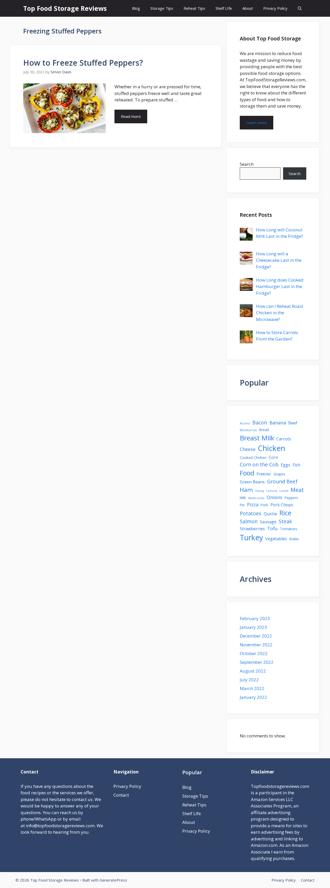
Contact (121, 795)
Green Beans (252, 482)
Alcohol (245, 423)
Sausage (268, 522)
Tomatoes (288, 528)
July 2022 (249, 680)
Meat (297, 489)
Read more (131, 116)
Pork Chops (281, 505)
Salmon (249, 521)
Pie (242, 504)
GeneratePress (113, 880)
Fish (296, 465)
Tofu (272, 528)
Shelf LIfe (224, 8)
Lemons (271, 491)
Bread (264, 429)
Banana (277, 423)
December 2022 (256, 636)
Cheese (247, 449)
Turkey (251, 537)
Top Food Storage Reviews (65, 8)
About (247, 8)
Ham (246, 490)
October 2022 (254, 653)
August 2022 (253, 671)
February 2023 (255, 618)
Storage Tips (161, 8)
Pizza (252, 504)
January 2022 (253, 697)
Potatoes (250, 513)
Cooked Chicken (253, 457)
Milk (243, 497)
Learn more (256, 122)
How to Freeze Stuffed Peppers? (83, 62)
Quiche (270, 514)
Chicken (271, 448)
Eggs (285, 465)
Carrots (283, 439)
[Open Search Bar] (300, 8)
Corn (273, 457)
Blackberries (248, 430)
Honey (259, 491)
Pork (264, 504)
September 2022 (257, 662)
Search (246, 164)
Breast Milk (257, 437)
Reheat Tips (194, 8)
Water (294, 538)
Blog (136, 8)
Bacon (259, 422)
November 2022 (256, 645)
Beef (292, 423)
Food (247, 472)
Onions (274, 497)
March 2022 (252, 688)
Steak (285, 521)
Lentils (283, 491)
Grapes (279, 474)
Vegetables (276, 539)
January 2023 (253, 627)
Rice (285, 512)
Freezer (264, 474)
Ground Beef (282, 481)
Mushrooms (256, 498)
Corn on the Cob (259, 464)
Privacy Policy (275, 8)
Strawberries (252, 529)
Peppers (291, 497)
